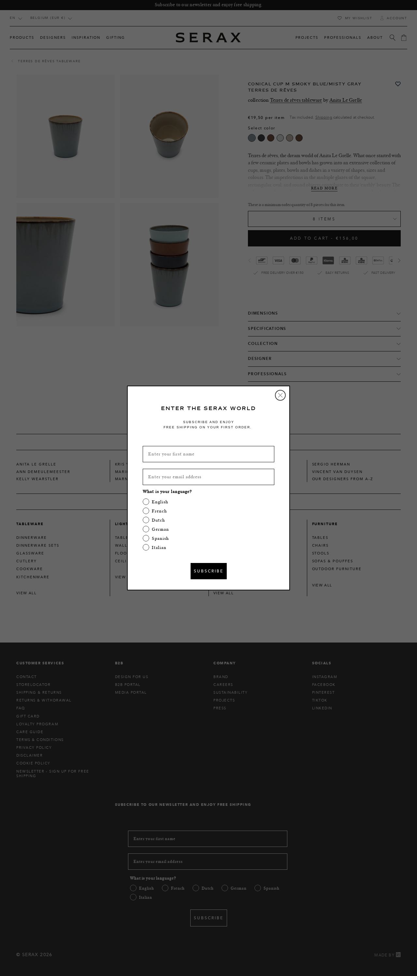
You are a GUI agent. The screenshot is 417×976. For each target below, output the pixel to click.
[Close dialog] (280, 395)
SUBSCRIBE (208, 571)
